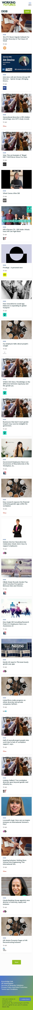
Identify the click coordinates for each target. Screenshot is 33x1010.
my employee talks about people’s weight (15, 345)
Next (16, 962)
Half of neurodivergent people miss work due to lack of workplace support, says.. (16, 742)
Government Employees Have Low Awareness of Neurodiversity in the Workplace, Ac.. (16, 464)
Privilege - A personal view (13, 268)
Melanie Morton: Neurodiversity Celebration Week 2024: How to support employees (15, 544)
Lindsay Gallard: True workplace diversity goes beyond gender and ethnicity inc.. (15, 782)
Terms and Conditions (9, 989)
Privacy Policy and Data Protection (14, 987)
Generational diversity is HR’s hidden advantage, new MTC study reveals (16, 118)
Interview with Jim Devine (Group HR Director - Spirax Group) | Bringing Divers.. (16, 79)
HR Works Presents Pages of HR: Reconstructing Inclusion (15, 941)
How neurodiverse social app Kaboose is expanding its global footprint (14, 306)
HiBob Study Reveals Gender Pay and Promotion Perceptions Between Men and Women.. (15, 584)
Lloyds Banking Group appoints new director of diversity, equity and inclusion (16, 902)
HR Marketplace (7, 983)
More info (5, 1007)
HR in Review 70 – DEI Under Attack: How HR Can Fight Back (16, 230)
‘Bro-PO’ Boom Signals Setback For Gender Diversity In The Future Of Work (16, 39)
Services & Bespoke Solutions (12, 985)
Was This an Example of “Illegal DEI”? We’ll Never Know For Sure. (15, 156)
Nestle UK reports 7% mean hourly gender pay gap (15, 663)
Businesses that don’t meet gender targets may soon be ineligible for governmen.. (16, 424)
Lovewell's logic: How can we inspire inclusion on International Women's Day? (16, 822)
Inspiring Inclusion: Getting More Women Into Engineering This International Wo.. (14, 862)
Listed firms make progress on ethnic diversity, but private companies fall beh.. (14, 702)
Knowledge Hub (7, 981)
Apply (27, 12)
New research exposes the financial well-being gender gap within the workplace (16, 504)
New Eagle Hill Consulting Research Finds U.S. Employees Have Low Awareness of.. (16, 624)
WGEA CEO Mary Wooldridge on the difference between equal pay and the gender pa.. (16, 384)
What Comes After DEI (11, 193)
